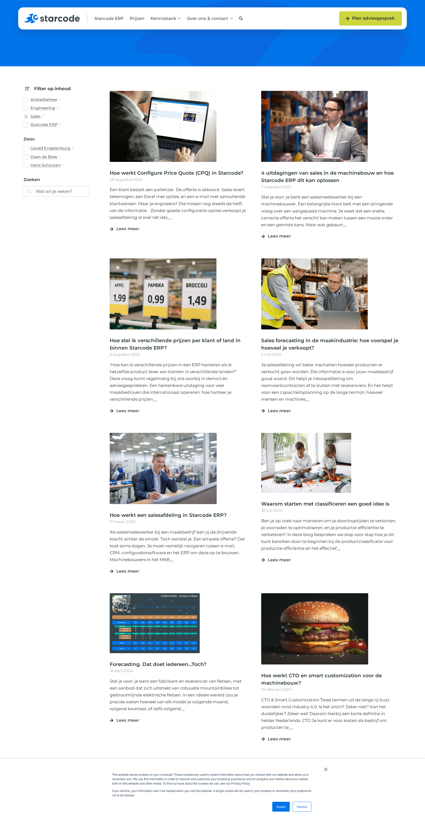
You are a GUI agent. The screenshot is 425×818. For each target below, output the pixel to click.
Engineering (42, 108)
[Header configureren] (163, 92)
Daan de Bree (43, 157)
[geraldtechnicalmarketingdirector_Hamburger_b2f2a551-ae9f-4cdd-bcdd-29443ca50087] (314, 595)
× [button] (326, 767)
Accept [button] (281, 806)
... (169, 217)
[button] (241, 18)
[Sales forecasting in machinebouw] (314, 260)
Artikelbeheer (44, 99)
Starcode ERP (44, 124)
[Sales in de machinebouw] (314, 92)
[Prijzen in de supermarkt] (163, 260)
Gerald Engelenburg (50, 148)
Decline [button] (302, 806)
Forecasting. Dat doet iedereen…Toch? (158, 664)
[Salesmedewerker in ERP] (163, 434)
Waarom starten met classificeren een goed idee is (325, 504)
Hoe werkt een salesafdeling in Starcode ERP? (168, 515)
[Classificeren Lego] (306, 434)
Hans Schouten (45, 165)
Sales (35, 116)
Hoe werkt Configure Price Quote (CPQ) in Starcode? (176, 173)
